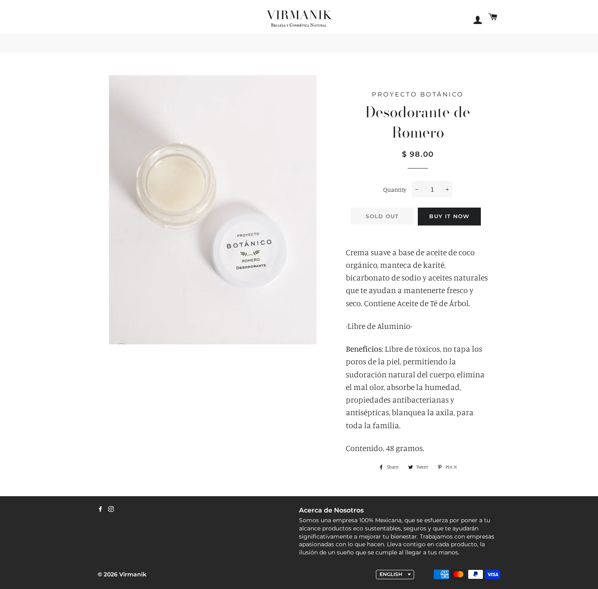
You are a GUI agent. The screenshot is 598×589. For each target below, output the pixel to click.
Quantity (394, 189)
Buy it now (449, 216)
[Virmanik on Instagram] (111, 509)
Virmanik (132, 574)
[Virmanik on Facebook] (100, 509)
